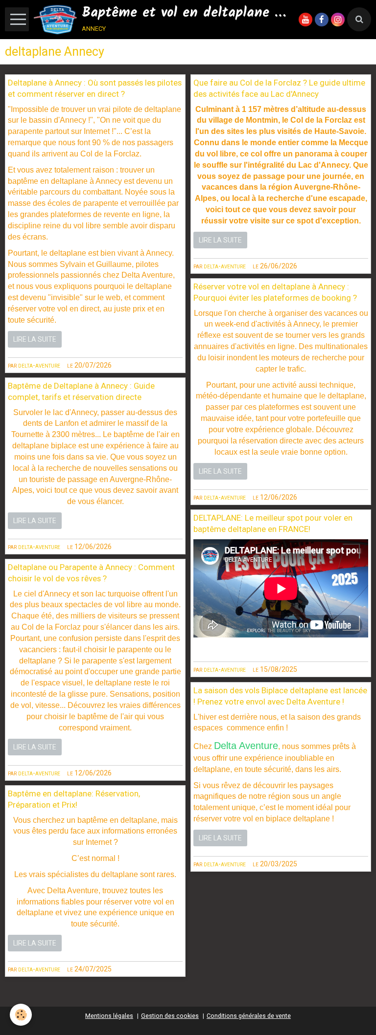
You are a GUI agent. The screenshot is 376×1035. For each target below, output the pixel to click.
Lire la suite (34, 339)
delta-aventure (39, 365)
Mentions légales (109, 1015)
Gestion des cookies (170, 1015)
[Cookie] (21, 1015)
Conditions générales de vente (249, 1015)
